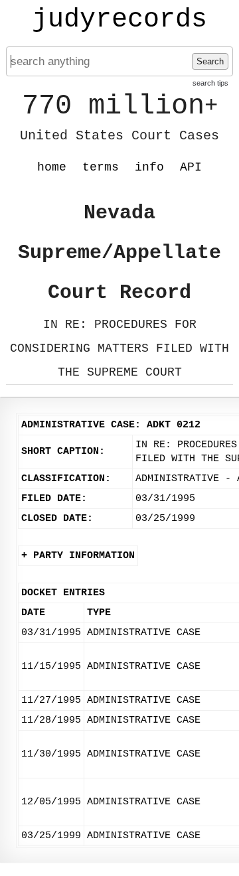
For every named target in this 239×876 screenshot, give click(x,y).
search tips (210, 83)
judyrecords (119, 20)
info (149, 167)
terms (100, 167)
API (191, 167)
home (51, 167)
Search (210, 61)
